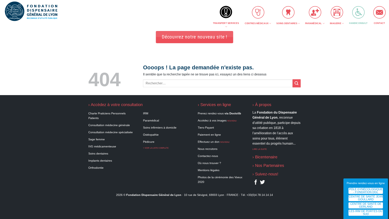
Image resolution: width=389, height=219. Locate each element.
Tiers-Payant (206, 127)
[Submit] (297, 83)
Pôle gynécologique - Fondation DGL (366, 191)
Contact (379, 23)
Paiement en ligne (209, 134)
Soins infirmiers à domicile (159, 127)
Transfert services (226, 23)
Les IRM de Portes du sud (365, 213)
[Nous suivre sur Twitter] (262, 183)
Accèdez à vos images (217, 120)
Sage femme (96, 139)
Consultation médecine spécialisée (110, 132)
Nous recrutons (207, 148)
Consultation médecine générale (109, 125)
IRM (145, 113)
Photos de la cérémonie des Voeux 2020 (220, 180)
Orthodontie (96, 167)
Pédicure (148, 141)
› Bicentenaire (264, 157)
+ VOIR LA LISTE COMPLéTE (156, 148)
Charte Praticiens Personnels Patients (107, 116)
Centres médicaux (256, 23)
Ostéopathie (151, 134)
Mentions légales (208, 170)
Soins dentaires (286, 23)
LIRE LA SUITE (259, 149)
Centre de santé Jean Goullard (366, 198)
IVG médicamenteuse (102, 146)
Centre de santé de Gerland (365, 205)
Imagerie (335, 23)
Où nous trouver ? (209, 163)
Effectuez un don (214, 141)
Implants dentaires (100, 160)
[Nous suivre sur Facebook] (255, 183)
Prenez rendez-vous (219, 113)
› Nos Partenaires (268, 165)
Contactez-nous (208, 156)
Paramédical (313, 23)
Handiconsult (358, 23)
